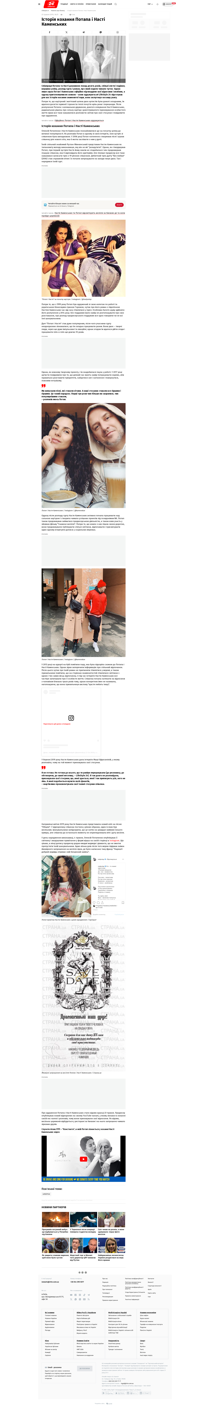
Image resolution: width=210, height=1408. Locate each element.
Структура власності (154, 1286)
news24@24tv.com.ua (50, 1282)
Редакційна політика (109, 1286)
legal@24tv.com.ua (127, 1383)
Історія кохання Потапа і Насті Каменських (81, 10)
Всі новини (49, 1313)
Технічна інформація (132, 1299)
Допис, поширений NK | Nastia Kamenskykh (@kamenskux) (64, 752)
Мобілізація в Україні (117, 1313)
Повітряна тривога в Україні (87, 1324)
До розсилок (85, 1368)
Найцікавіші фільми (52, 1343)
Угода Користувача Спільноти (135, 1292)
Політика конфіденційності (134, 1278)
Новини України (51, 1318)
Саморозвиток (82, 1352)
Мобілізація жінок (114, 1321)
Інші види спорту (146, 1355)
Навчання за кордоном (85, 1355)
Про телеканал (107, 1289)
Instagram (114, 840)
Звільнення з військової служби (119, 1315)
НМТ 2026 (80, 1349)
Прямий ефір (50, 1321)
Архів (149, 1289)
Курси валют (144, 1318)
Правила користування (110, 1300)
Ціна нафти (144, 1315)
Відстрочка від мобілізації (117, 1327)
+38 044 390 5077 (77, 1282)
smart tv (132, 1393)
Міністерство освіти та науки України (90, 1343)
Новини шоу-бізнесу (58, 10)
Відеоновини (49, 1324)
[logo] (51, 4)
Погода (47, 1330)
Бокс (141, 1343)
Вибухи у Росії (82, 1330)
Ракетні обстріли (83, 1315)
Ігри (149, 1296)
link (71, 1295)
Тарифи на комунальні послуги (151, 1324)
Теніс (142, 1349)
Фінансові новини (146, 1321)
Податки (143, 1327)
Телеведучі (106, 1293)
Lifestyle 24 (45, 10)
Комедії (47, 1352)
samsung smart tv (145, 1393)
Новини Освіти (83, 1341)
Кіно (47, 1341)
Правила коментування (133, 1296)
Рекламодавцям (107, 1296)
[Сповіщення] (157, 4)
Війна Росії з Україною (86, 1313)
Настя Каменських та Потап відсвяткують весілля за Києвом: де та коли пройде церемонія (83, 214)
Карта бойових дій (83, 1318)
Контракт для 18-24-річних (117, 1324)
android (108, 1393)
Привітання (91, 4)
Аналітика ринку (114, 1343)
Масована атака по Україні (86, 1327)
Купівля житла (113, 1346)
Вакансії (150, 1282)
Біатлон (143, 1352)
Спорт (142, 1341)
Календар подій (105, 4)
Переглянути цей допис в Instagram (56, 724)
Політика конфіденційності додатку (134, 1288)
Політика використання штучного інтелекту (133, 1283)
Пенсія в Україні (146, 1330)
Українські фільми (51, 1346)
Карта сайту (152, 1293)
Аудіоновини (49, 1327)
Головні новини (51, 1315)
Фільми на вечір (51, 1349)
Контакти (151, 1278)
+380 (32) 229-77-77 (114, 1381)
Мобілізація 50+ (114, 1318)
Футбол (142, 1346)
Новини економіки (148, 1313)
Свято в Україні (77, 4)
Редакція (105, 1282)
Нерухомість (113, 1341)
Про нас (105, 1278)
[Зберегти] (118, 32)
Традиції (64, 4)
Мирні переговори (83, 1321)
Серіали (48, 1355)
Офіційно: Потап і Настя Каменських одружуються (79, 120)
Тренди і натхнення (115, 1349)
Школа (79, 1346)
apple (120, 1393)
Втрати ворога (82, 1333)
